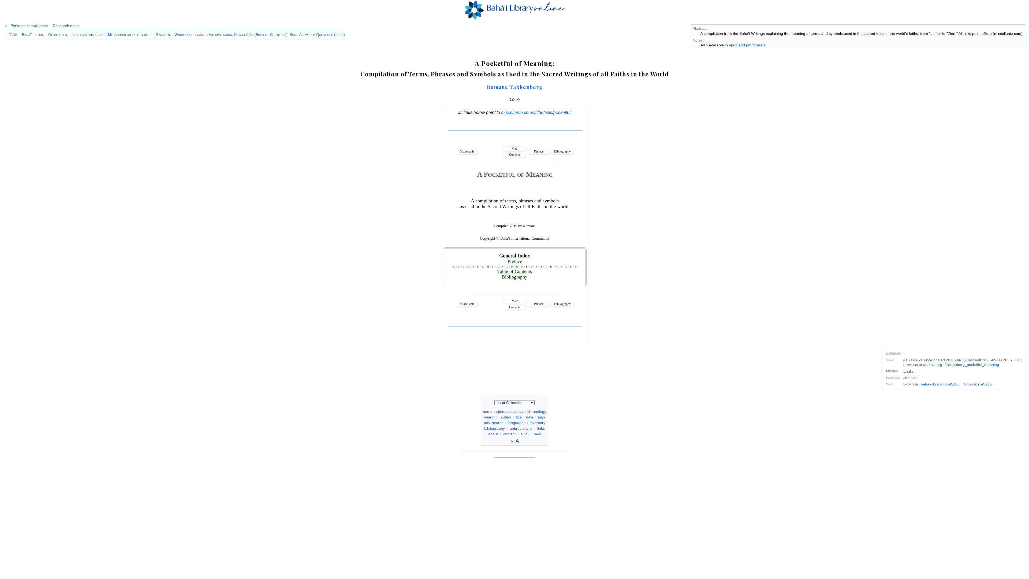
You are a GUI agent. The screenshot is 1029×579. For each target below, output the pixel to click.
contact (509, 434)
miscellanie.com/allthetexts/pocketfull (536, 112)
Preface (538, 151)
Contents (514, 155)
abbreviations (521, 428)
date (530, 417)
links (541, 428)
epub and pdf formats (747, 45)
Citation (970, 384)
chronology (536, 411)
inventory (537, 423)
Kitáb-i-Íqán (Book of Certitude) (261, 34)
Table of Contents (514, 271)
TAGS (13, 34)
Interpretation (220, 34)
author (506, 417)
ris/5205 (985, 384)
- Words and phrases (189, 34)
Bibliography (562, 151)
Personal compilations (29, 26)
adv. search (494, 423)
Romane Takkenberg (515, 86)
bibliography (494, 428)
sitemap (503, 411)
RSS (524, 434)
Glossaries (56, 34)
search (489, 417)
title (519, 417)
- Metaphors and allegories (128, 34)
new (537, 434)
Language (892, 370)
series (518, 411)
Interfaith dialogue (86, 34)
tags (541, 417)
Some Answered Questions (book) (317, 34)
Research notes (66, 26)
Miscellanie (467, 151)
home (488, 411)
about (493, 434)
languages (516, 423)
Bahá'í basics (31, 34)
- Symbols (162, 34)
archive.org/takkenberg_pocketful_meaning (961, 364)
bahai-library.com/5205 (940, 384)
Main (515, 148)
